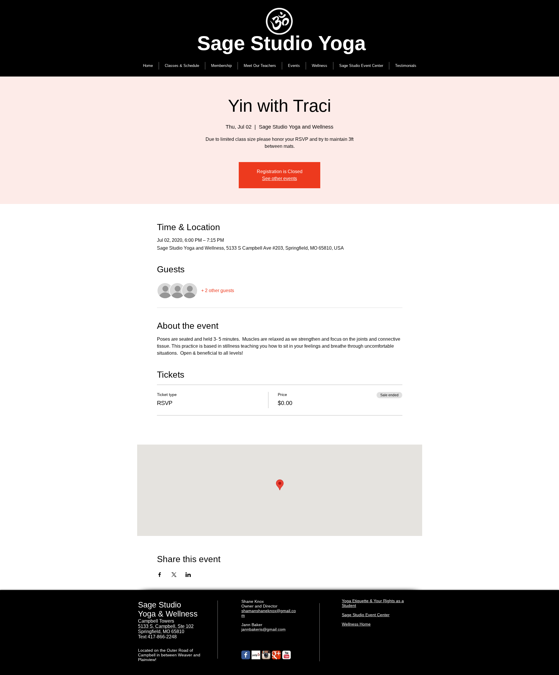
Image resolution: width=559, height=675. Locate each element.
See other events (279, 178)
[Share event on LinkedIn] (188, 574)
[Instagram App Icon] (266, 655)
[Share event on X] (174, 574)
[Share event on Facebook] (159, 574)
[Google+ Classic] (276, 655)
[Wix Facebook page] (245, 655)
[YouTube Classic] (286, 655)
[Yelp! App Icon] (256, 655)
